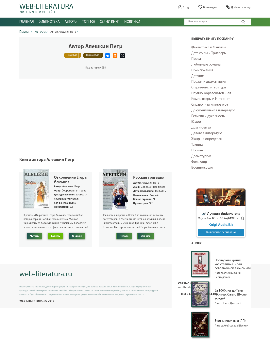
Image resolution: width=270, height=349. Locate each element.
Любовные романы (206, 65)
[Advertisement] (95, 106)
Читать (34, 236)
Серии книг (109, 22)
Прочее (197, 150)
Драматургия (201, 156)
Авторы (71, 22)
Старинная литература (208, 87)
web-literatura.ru (45, 274)
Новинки (132, 22)
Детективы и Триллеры (209, 53)
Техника (197, 145)
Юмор (196, 122)
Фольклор (199, 162)
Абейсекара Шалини (235, 325)
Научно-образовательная (211, 93)
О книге (77, 236)
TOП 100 (88, 22)
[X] (122, 55)
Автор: (219, 303)
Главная (26, 22)
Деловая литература (207, 133)
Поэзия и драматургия (208, 82)
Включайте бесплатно (221, 232)
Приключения (202, 70)
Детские (197, 76)
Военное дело (202, 168)
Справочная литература (209, 105)
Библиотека (49, 22)
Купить (55, 236)
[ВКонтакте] (107, 55)
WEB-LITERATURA (46, 7)
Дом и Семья (201, 127)
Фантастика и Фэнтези (208, 47)
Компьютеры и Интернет (210, 99)
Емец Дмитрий (232, 303)
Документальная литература (213, 110)
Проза (196, 59)
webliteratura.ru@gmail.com (194, 287)
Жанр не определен (206, 139)
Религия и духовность (208, 116)
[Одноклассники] (115, 55)
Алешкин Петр (71, 186)
